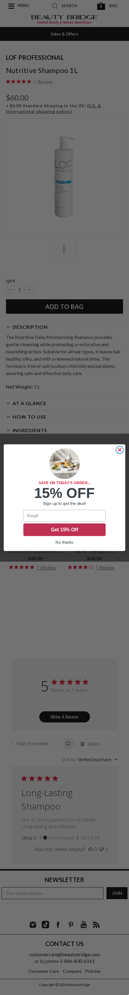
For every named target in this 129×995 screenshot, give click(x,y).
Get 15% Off (64, 529)
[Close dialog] (119, 449)
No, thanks (64, 542)
